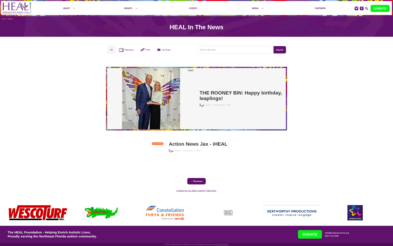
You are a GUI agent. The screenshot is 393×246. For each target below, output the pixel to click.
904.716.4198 (332, 236)
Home (4, 19)
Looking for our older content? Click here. (196, 190)
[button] (68, 8)
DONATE (380, 8)
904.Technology (222, 244)
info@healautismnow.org (337, 233)
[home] (17, 8)
